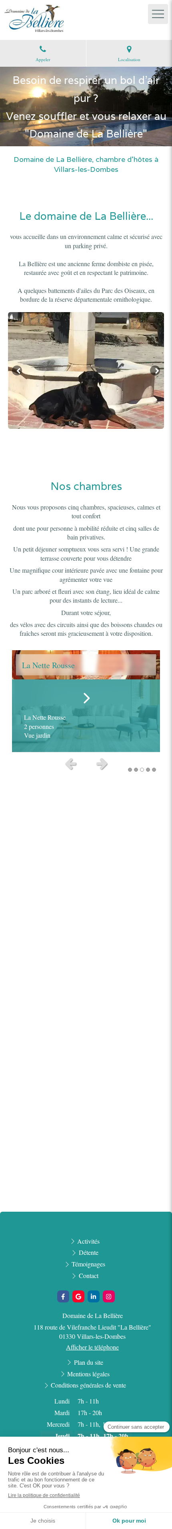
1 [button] (130, 770)
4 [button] (148, 770)
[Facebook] (63, 1296)
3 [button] (142, 770)
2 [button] (136, 770)
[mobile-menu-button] (158, 14)
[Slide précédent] (17, 370)
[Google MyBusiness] (78, 1296)
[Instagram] (109, 1296)
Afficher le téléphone (92, 1347)
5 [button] (154, 770)
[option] (86, 370)
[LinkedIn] (94, 1296)
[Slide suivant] (155, 370)
